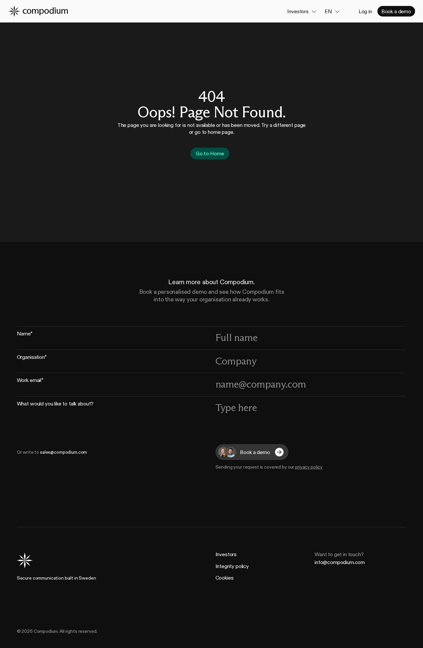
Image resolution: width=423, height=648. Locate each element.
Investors (226, 554)
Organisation (32, 358)
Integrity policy (232, 566)
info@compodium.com (340, 562)
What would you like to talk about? (55, 404)
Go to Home (210, 153)
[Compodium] (38, 11)
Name (24, 334)
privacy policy (309, 467)
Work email (30, 381)
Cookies (224, 578)
